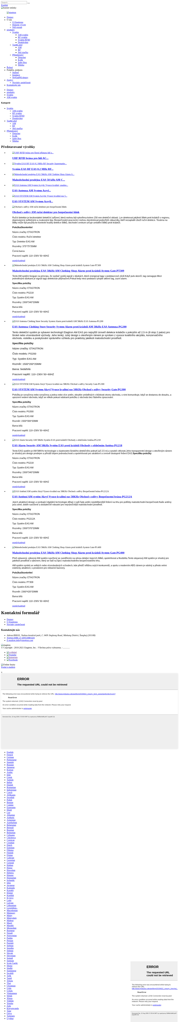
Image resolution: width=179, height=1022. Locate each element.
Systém (15, 32)
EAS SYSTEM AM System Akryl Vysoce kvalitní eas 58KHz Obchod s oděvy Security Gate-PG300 (69, 389)
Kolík (20, 60)
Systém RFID (24, 40)
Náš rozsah (17, 27)
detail (22, 260)
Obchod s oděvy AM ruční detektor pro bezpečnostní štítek (45, 212)
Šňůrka (21, 65)
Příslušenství (17, 55)
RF (19, 50)
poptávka (16, 260)
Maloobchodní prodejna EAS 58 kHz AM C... (38, 179)
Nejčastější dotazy (20, 77)
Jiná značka (23, 52)
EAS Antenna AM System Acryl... (31, 190)
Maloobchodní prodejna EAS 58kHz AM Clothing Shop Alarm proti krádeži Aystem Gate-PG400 (68, 552)
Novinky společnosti (21, 82)
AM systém (23, 35)
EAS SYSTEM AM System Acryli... (32, 201)
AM (20, 47)
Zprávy (10, 80)
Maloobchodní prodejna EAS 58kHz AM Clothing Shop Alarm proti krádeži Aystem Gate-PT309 (68, 270)
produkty (11, 30)
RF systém (22, 37)
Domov (10, 17)
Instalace (16, 75)
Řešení (10, 67)
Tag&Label (17, 45)
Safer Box (22, 62)
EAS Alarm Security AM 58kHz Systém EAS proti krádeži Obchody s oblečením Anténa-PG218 (67, 445)
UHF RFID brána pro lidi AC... (30, 158)
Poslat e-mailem (8, 667)
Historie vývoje (19, 25)
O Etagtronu (17, 22)
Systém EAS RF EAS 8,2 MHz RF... (32, 169)
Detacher (22, 57)
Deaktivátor (23, 42)
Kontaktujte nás (14, 85)
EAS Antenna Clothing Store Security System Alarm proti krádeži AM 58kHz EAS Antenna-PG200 (69, 326)
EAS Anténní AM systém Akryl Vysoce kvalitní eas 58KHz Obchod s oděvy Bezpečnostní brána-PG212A (72, 496)
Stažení (15, 72)
